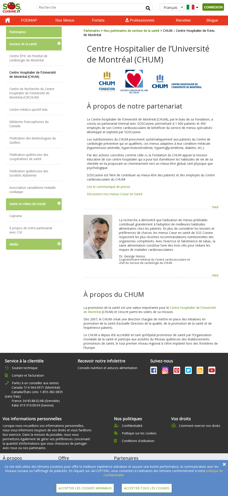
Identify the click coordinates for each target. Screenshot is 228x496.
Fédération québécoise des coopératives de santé (28, 157)
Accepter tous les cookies (146, 488)
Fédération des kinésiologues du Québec (32, 140)
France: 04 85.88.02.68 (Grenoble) (36, 401)
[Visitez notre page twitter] (189, 371)
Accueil (7, 20)
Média (13, 244)
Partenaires (17, 32)
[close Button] (224, 464)
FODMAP (29, 20)
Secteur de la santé (23, 44)
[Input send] (148, 8)
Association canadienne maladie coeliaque (32, 189)
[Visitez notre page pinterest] (177, 371)
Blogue (212, 20)
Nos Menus (64, 20)
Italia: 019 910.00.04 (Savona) (33, 405)
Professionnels (142, 20)
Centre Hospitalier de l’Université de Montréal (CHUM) (32, 74)
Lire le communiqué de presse (108, 187)
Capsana (15, 216)
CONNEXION (213, 7)
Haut (215, 207)
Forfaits (98, 20)
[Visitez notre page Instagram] (165, 371)
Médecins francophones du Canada (29, 124)
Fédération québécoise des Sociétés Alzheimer (28, 173)
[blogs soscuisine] (200, 371)
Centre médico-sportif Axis (28, 109)
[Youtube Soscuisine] (211, 371)
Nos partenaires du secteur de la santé (131, 30)
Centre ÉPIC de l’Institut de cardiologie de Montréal (28, 58)
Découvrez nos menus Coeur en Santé (114, 194)
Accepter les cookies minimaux (85, 488)
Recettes (183, 20)
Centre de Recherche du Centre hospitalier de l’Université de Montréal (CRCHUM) (31, 93)
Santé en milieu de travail (27, 204)
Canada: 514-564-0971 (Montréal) (36, 387)
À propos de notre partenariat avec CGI (30, 230)
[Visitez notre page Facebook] (154, 371)
